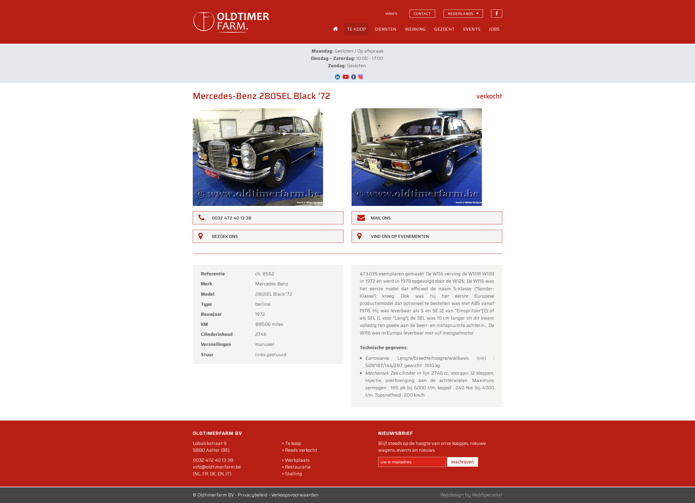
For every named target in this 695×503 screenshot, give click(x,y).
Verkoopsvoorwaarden (295, 494)
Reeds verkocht (301, 450)
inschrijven (462, 461)
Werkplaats (297, 460)
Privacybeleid (252, 494)
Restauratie (298, 466)
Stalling (293, 473)
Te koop (293, 443)
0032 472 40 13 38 (213, 460)
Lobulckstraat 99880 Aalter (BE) (211, 447)
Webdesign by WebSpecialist (471, 494)
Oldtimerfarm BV (215, 494)
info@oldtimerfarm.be (217, 466)
